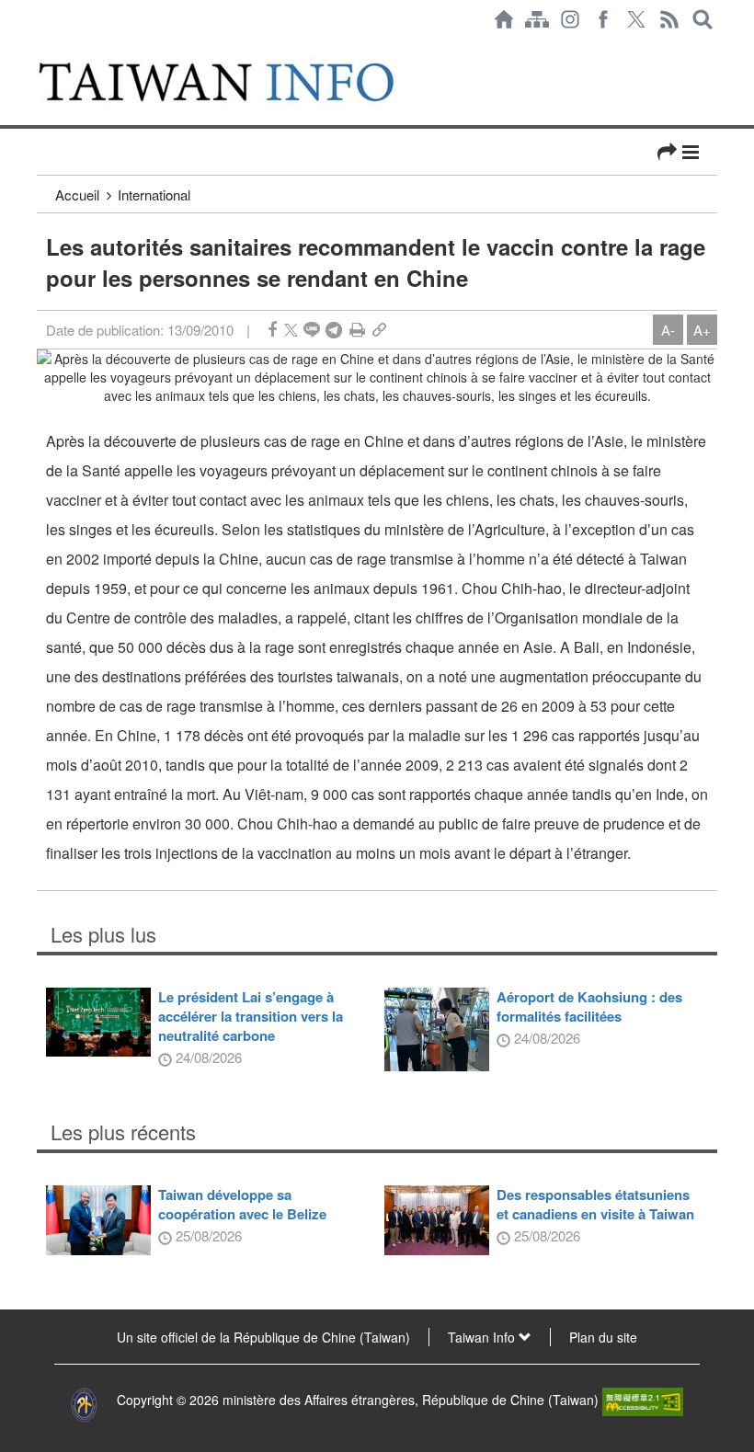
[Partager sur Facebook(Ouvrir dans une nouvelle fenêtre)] (272, 329)
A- (668, 329)
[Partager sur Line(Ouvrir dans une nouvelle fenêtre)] (312, 329)
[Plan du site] (537, 19)
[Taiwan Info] (238, 82)
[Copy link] (379, 329)
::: (42, 48)
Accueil (77, 194)
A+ (702, 329)
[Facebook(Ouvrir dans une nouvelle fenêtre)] (603, 19)
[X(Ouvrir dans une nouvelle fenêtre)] (636, 19)
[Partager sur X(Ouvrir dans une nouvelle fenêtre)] (291, 329)
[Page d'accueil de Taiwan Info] (504, 19)
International (154, 194)
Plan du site (603, 1337)
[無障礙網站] (642, 1399)
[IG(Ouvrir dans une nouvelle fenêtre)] (570, 19)
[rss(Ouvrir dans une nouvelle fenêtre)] (669, 19)
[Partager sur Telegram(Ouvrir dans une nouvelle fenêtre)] (334, 329)
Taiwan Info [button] (483, 1337)
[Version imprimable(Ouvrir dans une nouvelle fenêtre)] (357, 329)
